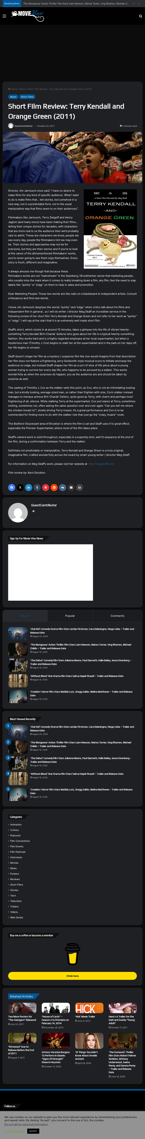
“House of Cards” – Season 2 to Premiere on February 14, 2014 (55, 1020)
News (22, 89)
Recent (25, 615)
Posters (14, 873)
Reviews (15, 879)
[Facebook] (11, 487)
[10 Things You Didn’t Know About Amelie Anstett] (89, 1041)
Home (14, 89)
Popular (70, 615)
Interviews (16, 857)
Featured (15, 835)
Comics (14, 830)
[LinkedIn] (28, 487)
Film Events (16, 846)
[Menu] (4, 17)
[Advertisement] (72, 54)
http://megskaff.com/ (101, 464)
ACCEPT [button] (33, 1131)
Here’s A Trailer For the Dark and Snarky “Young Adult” (122, 1020)
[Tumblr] (37, 487)
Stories (14, 890)
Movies (14, 862)
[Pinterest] (45, 487)
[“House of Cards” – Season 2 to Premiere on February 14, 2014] (56, 1008)
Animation (16, 824)
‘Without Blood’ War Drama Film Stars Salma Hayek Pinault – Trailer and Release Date (76, 676)
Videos (14, 912)
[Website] (33, 511)
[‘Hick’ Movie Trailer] (89, 1008)
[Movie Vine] (27, 16)
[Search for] (140, 17)
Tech (13, 895)
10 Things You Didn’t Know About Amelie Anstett (86, 1055)
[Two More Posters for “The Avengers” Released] (22, 1008)
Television (16, 901)
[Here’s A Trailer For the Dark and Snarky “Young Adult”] (123, 1008)
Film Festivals (17, 851)
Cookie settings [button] (15, 1131)
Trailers (14, 906)
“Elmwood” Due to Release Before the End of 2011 (21, 1050)
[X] (20, 487)
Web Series (16, 917)
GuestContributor (23, 126)
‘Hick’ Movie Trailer (85, 1016)
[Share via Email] (71, 487)
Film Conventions (20, 841)
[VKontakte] (62, 487)
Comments (117, 615)
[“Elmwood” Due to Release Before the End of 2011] (22, 1038)
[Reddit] (54, 487)
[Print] (79, 487)
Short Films (27, 96)
